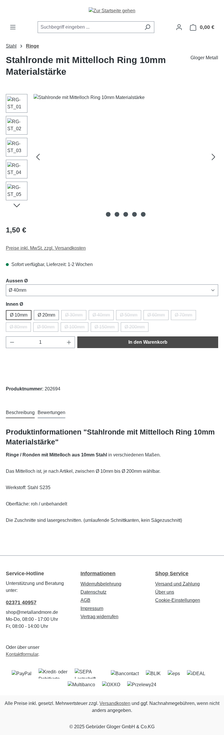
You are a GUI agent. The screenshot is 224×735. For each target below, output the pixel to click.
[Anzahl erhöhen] (69, 342)
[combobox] (89, 27)
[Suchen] (147, 27)
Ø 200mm (136, 328)
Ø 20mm (46, 314)
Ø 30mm (75, 316)
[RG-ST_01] (126, 157)
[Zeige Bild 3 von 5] (125, 214)
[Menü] (13, 27)
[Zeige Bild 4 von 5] (134, 214)
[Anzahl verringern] (12, 342)
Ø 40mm (103, 316)
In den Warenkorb (147, 342)
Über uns (164, 592)
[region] (112, 157)
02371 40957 (21, 602)
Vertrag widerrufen (99, 616)
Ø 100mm (76, 328)
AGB (85, 600)
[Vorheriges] (38, 156)
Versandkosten (114, 703)
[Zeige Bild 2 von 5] (117, 214)
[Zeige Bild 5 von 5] (143, 214)
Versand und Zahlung (177, 583)
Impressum (91, 608)
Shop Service (171, 573)
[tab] (20, 413)
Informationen (98, 573)
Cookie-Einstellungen (177, 600)
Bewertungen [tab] (51, 412)
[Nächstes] (213, 156)
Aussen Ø (17, 280)
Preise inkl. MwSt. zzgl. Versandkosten (46, 248)
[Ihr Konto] (179, 27)
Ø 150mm (106, 328)
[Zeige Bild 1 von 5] (108, 214)
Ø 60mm (158, 316)
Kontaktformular (22, 654)
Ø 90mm (47, 328)
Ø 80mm (20, 328)
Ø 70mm (185, 316)
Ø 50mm (130, 316)
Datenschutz (93, 592)
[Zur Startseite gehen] (112, 10)
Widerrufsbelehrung (100, 583)
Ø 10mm (18, 314)
